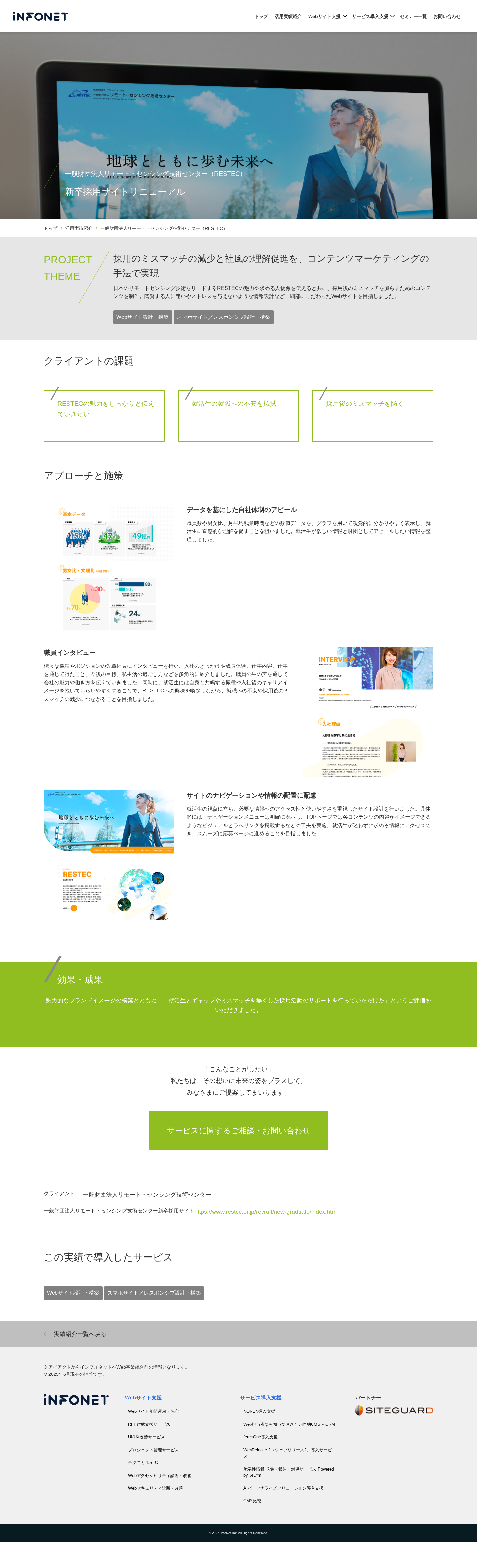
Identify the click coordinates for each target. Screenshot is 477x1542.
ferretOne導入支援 (260, 1437)
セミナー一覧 (413, 16)
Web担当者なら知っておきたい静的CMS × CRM (289, 1424)
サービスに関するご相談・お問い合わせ (239, 1130)
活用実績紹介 (288, 16)
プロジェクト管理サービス (153, 1450)
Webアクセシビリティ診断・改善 (159, 1475)
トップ (261, 16)
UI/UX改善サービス (146, 1437)
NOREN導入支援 (259, 1411)
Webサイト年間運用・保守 (153, 1411)
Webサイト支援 (324, 16)
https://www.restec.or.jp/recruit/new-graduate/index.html (266, 1212)
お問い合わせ (447, 16)
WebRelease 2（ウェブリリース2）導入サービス (287, 1453)
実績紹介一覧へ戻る (80, 1334)
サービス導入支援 (370, 16)
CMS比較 (252, 1500)
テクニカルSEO (143, 1462)
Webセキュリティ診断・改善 (155, 1488)
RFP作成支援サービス (149, 1424)
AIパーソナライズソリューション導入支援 (283, 1488)
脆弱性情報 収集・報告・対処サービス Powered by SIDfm (288, 1472)
